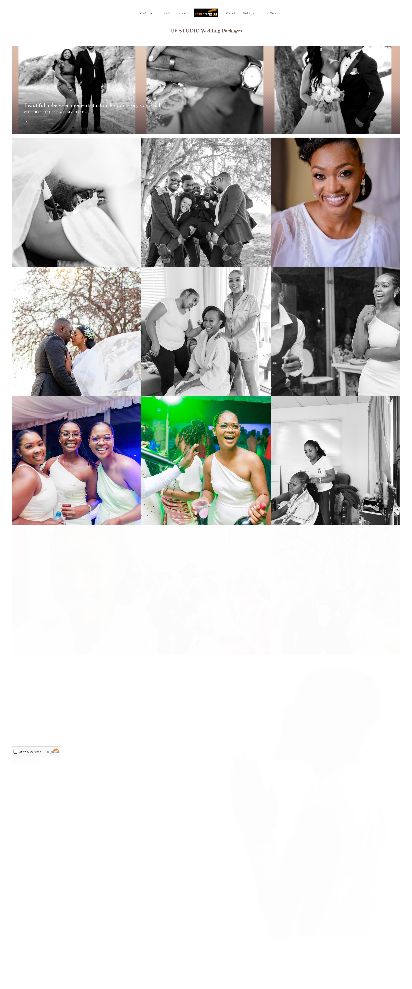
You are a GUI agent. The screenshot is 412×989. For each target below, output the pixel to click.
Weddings (248, 13)
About (182, 13)
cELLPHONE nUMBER (26, 732)
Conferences (146, 13)
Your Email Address (27, 676)
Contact (230, 13)
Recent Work (269, 13)
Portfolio (166, 13)
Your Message (22, 692)
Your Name (20, 660)
